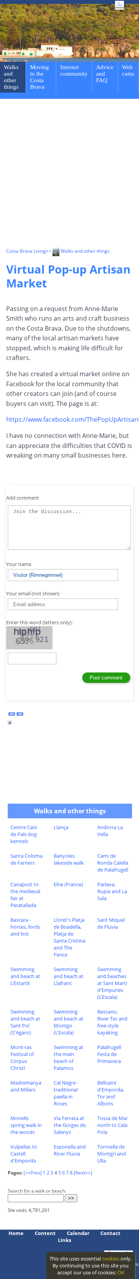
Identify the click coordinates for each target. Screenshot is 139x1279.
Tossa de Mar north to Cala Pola (112, 1125)
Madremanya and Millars (25, 1086)
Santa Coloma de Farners (26, 859)
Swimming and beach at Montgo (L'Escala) (68, 1022)
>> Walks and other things (78, 251)
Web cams (128, 70)
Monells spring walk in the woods (26, 1125)
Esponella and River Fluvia (70, 1150)
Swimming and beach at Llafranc (68, 976)
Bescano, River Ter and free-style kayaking (112, 1022)
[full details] (9, 724)
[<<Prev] (33, 1172)
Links (64, 1240)
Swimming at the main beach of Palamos (68, 1057)
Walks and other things (11, 77)
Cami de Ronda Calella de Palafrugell (112, 862)
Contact (110, 1233)
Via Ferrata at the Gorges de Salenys (70, 1125)
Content (45, 1233)
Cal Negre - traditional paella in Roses (66, 1093)
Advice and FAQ (105, 73)
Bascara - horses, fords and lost (25, 926)
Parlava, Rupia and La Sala (112, 891)
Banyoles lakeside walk (69, 859)
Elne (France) (68, 884)
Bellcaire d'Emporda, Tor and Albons (110, 1093)
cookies (110, 1258)
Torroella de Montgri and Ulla (111, 1153)
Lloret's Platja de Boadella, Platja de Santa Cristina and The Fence (69, 937)
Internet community (74, 70)
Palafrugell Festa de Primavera (109, 1054)
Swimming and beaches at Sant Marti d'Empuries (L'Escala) (112, 983)
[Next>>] (83, 1172)
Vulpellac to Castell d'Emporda (23, 1153)
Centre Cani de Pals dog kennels (23, 834)
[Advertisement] (69, 174)
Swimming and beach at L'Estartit (25, 976)
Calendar (78, 1233)
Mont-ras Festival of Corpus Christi (22, 1057)
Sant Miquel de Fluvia (111, 923)
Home (16, 1233)
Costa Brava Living (26, 251)
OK (120, 1272)
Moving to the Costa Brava (39, 77)
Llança (61, 827)
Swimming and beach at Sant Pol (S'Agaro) (25, 1022)
